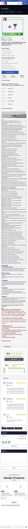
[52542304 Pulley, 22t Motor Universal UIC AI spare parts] (20, 487)
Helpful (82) (11, 401)
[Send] (26, 526)
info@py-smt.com (6, 0)
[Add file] (2, 526)
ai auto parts (10, 428)
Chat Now (14, 446)
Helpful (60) (11, 417)
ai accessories (18, 428)
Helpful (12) (11, 385)
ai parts (4, 428)
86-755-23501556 (23, 0)
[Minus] (26, 498)
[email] (9, 442)
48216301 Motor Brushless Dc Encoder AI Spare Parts (7, 494)
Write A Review (14, 359)
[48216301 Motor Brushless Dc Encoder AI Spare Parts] (7, 487)
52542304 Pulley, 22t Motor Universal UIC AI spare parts (20, 494)
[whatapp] (6, 442)
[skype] (3, 442)
